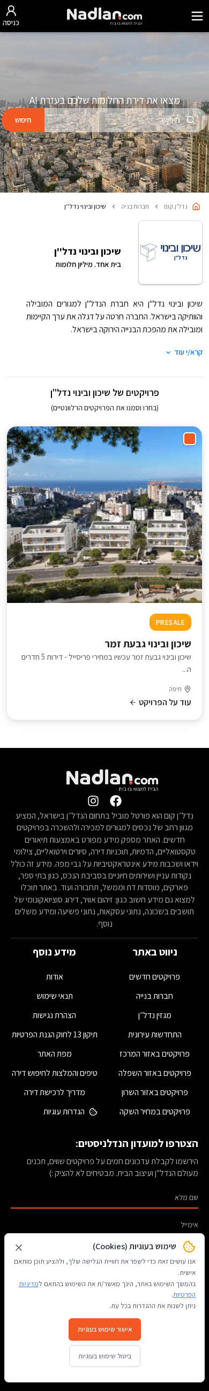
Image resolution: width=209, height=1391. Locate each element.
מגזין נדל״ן (154, 1015)
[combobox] (125, 120)
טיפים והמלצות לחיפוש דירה (55, 1073)
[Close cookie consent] (18, 1247)
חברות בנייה (154, 996)
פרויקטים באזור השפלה (154, 1073)
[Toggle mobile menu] (197, 16)
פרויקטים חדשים (154, 976)
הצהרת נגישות (54, 1015)
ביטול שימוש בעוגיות (104, 1356)
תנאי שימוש (54, 996)
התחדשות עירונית (155, 1034)
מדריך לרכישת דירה (54, 1092)
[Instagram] (93, 801)
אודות (54, 976)
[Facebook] (116, 801)
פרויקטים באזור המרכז (155, 1053)
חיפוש (23, 120)
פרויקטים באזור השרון (155, 1092)
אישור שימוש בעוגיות (105, 1329)
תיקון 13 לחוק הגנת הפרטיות (55, 1034)
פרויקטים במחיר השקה (155, 1111)
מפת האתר (55, 1053)
